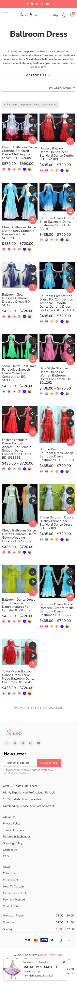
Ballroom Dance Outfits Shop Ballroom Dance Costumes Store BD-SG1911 (56, 223)
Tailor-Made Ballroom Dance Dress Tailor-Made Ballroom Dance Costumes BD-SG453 (18, 677)
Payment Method (14, 899)
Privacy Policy (11, 823)
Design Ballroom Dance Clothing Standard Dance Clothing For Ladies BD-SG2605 (19, 153)
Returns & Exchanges (17, 836)
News (6, 867)
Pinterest (23, 743)
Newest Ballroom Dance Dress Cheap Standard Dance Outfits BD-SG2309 (56, 154)
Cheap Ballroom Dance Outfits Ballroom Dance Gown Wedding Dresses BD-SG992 (19, 536)
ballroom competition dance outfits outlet (32, 104)
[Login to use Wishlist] (33, 120)
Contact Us (10, 850)
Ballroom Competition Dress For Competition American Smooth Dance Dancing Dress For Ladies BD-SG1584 (56, 303)
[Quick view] (33, 130)
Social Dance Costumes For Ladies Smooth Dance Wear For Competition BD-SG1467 (19, 373)
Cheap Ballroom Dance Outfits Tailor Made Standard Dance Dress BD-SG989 (56, 523)
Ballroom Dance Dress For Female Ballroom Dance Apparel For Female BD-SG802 (18, 605)
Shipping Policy (12, 843)
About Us (9, 817)
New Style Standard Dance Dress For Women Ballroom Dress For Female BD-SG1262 (56, 375)
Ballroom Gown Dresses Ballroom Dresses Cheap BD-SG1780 (16, 300)
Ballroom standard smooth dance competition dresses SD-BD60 (42, 967)
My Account (10, 880)
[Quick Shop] (33, 140)
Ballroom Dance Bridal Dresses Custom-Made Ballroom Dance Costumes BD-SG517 (56, 610)
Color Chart (10, 873)
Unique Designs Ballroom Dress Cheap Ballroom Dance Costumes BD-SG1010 (56, 455)
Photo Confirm (12, 906)
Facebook (7, 743)
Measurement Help (15, 893)
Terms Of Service (14, 830)
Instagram (31, 743)
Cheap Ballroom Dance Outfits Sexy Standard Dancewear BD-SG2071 (19, 232)
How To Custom (13, 886)
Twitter (15, 743)
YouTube (38, 743)
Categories (36, 75)
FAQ (6, 856)
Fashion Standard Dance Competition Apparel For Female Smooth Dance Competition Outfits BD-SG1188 (16, 448)
